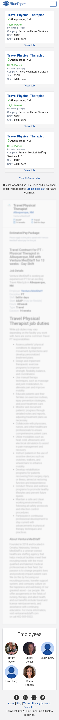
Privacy (36, 703)
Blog (18, 703)
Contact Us (30, 707)
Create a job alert (36, 188)
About (11, 703)
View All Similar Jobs (29, 178)
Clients (46, 703)
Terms (26, 703)
